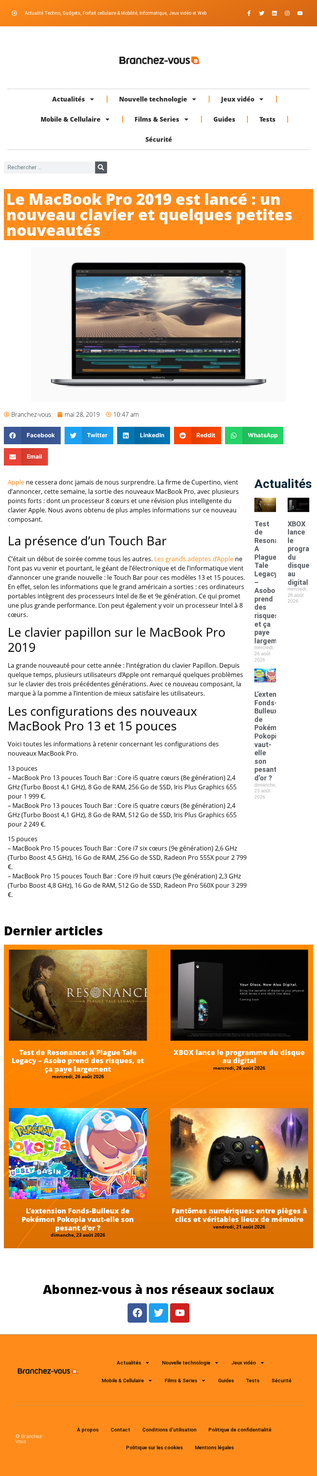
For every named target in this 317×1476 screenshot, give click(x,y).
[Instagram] (287, 13)
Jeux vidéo (237, 99)
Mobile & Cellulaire (71, 119)
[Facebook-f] (249, 13)
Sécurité (158, 139)
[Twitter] (261, 13)
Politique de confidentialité (239, 1430)
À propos (88, 1430)
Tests (267, 119)
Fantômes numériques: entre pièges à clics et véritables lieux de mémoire (239, 1215)
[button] (32, 435)
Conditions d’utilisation (169, 1430)
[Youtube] (300, 13)
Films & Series (157, 119)
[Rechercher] (101, 168)
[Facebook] (137, 1313)
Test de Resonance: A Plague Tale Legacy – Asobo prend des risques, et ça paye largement (78, 1061)
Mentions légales (214, 1447)
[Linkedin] (274, 13)
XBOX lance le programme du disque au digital (239, 1056)
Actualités (68, 99)
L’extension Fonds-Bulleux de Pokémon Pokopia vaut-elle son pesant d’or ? (272, 736)
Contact (120, 1430)
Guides (224, 119)
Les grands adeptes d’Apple (193, 559)
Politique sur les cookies (154, 1447)
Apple (16, 482)
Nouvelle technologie (153, 99)
